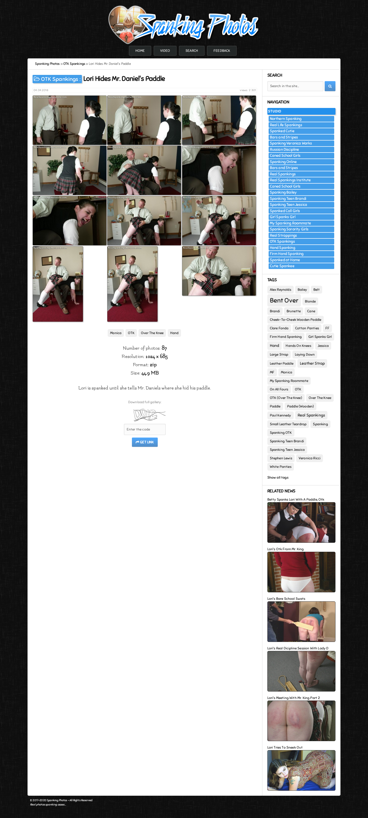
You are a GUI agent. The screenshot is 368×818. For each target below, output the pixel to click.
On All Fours (279, 389)
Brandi (275, 311)
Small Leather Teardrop (288, 424)
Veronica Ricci (309, 458)
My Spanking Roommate (290, 223)
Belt (316, 290)
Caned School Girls (285, 155)
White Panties (280, 467)
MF (272, 372)
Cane (311, 311)
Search (192, 51)
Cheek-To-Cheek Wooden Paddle (295, 320)
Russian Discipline (284, 149)
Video (165, 51)
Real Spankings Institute (290, 180)
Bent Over (284, 300)
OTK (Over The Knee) (286, 398)
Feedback (222, 51)
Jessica (323, 346)
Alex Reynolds (280, 290)
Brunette (294, 311)
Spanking (320, 424)
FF (327, 328)
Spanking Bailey (283, 192)
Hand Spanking (282, 247)
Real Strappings (283, 235)
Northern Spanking (286, 118)
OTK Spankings (59, 79)
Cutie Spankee (282, 266)
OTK (131, 333)
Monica (115, 333)
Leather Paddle (281, 363)
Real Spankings (283, 174)
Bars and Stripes (284, 137)
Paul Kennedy (280, 415)
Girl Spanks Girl (283, 217)
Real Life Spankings (286, 125)
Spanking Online (283, 162)
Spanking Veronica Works (291, 143)
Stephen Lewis (281, 458)
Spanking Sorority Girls (289, 229)
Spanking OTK (281, 433)
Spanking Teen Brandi (288, 198)
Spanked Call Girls (285, 211)
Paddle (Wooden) (300, 406)
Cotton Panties (307, 328)
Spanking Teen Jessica (288, 204)
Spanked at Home (285, 260)
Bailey (302, 290)
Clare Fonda (279, 328)
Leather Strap (312, 363)
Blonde (310, 301)
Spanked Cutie (282, 131)
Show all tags (277, 477)
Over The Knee (152, 333)
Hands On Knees (298, 346)
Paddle (275, 406)
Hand (174, 333)
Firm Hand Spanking (287, 253)
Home (140, 51)
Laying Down (305, 354)
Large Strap (279, 354)
